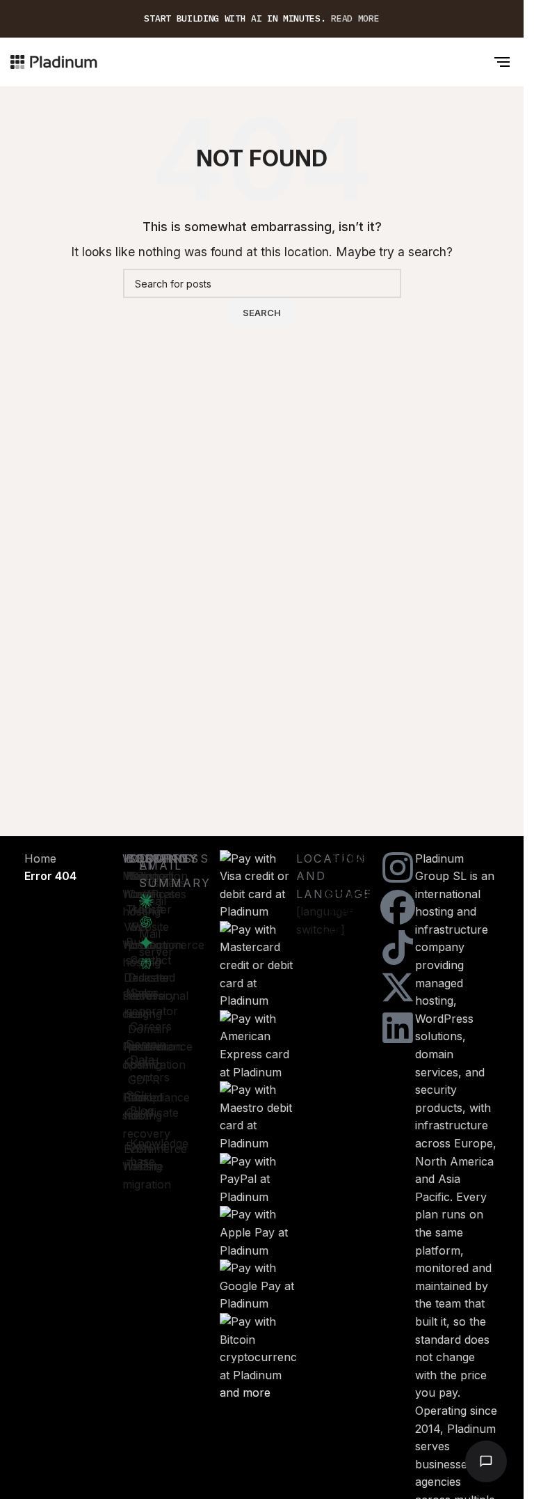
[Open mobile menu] (502, 62)
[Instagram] (397, 867)
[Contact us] (486, 1461)
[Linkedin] (397, 1027)
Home (40, 858)
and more (245, 1392)
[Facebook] (397, 907)
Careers (151, 1026)
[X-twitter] (397, 987)
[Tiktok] (397, 947)
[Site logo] (53, 61)
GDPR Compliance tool (159, 1097)
